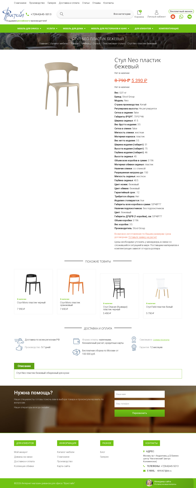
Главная (43, 43)
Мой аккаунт (21, 452)
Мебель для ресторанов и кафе (109, 28)
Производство (37, 3)
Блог (102, 452)
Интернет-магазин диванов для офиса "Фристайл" (48, 483)
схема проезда (161, 339)
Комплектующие (169, 28)
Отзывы (96, 3)
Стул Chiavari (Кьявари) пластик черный (115, 308)
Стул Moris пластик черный (31, 302)
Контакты (108, 3)
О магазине (20, 3)
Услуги (51, 28)
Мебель (85, 43)
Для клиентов (143, 28)
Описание (24, 366)
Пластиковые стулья (114, 43)
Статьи (86, 3)
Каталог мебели (59, 43)
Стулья (96, 43)
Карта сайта (63, 466)
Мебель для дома (73, 28)
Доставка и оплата (69, 3)
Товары (75, 43)
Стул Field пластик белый (159, 307)
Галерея (52, 3)
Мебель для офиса (28, 28)
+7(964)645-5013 (41, 14)
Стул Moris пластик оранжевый (70, 304)
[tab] (24, 366)
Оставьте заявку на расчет (142, 237)
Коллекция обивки (24, 466)
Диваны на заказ (23, 456)
